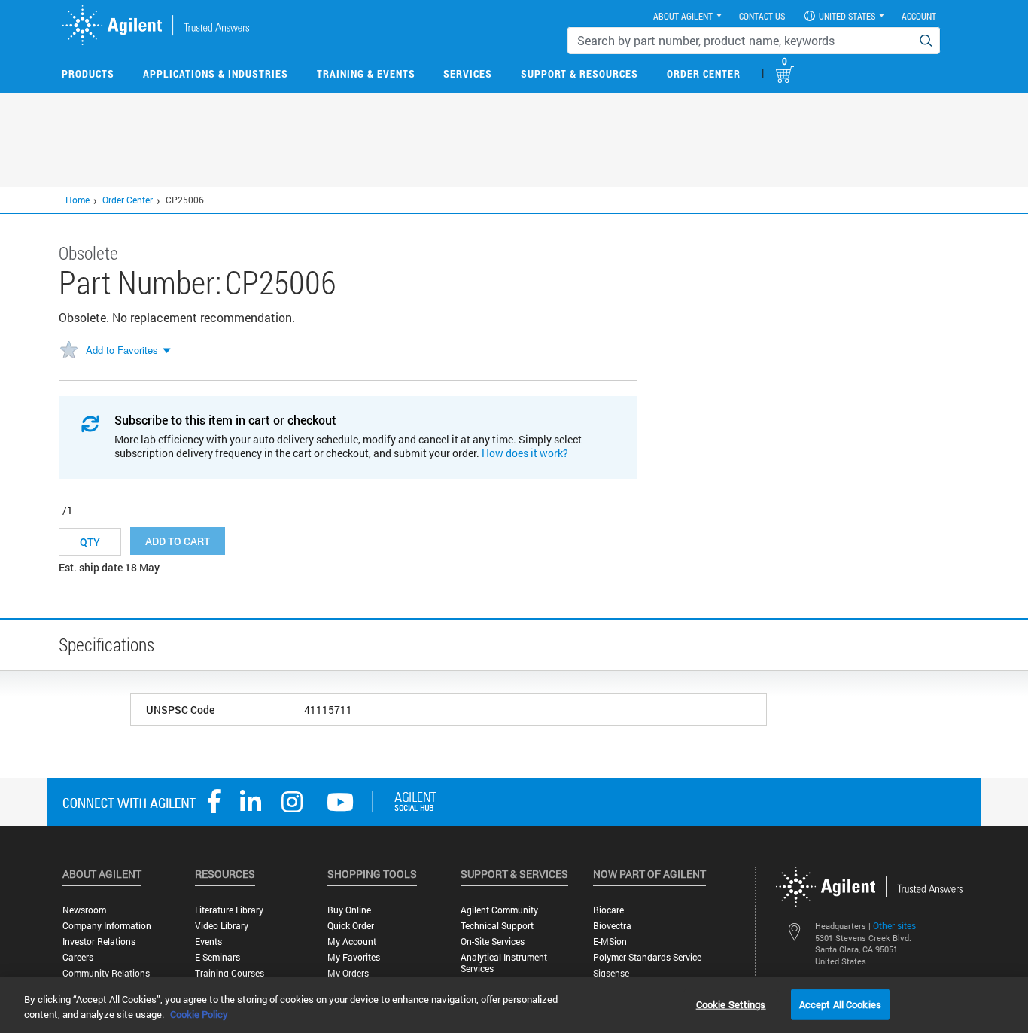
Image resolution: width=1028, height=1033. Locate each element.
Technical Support (497, 925)
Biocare (608, 910)
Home (77, 199)
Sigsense (611, 973)
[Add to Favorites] (68, 351)
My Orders (348, 973)
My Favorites (353, 957)
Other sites (894, 925)
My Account (351, 941)
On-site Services (493, 941)
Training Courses (229, 973)
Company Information (106, 925)
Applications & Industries (215, 73)
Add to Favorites (122, 350)
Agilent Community (499, 910)
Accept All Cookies (840, 1003)
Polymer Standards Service (647, 957)
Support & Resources (579, 73)
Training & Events (366, 73)
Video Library (221, 925)
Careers (77, 957)
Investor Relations (98, 941)
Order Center (704, 73)
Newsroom (84, 910)
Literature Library (229, 910)
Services (467, 73)
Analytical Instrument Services (504, 963)
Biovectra (612, 925)
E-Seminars (217, 957)
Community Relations (106, 973)
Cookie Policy (199, 1014)
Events (208, 941)
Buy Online (349, 910)
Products (88, 73)
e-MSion (610, 941)
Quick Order (350, 925)
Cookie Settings (731, 1003)
